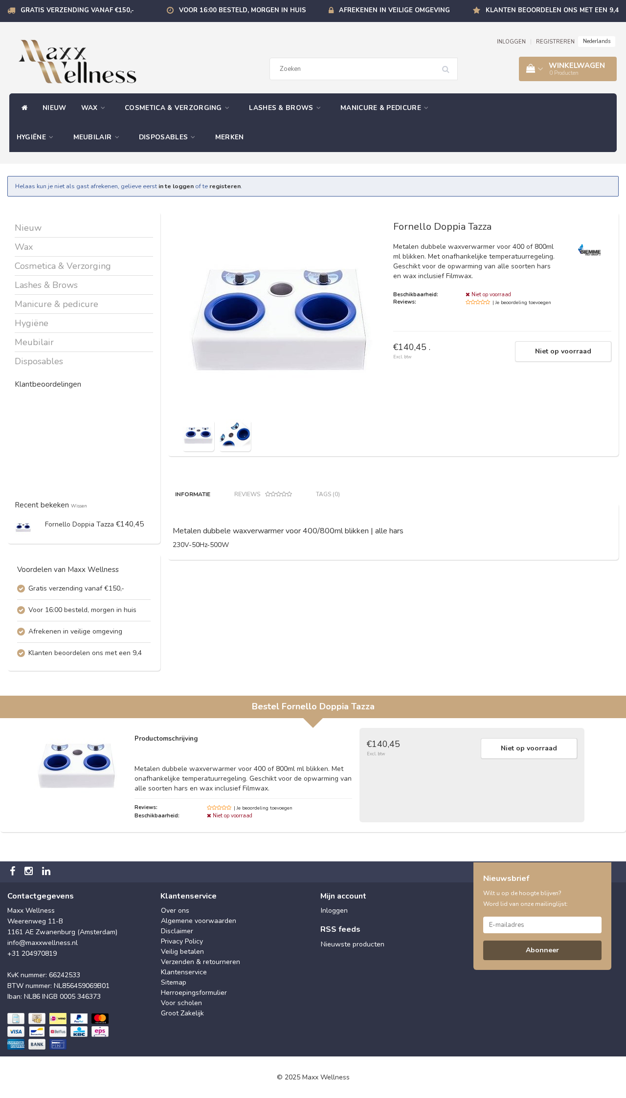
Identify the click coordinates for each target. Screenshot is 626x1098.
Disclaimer (177, 931)
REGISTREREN (555, 41)
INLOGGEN (511, 41)
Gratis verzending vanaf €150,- (77, 10)
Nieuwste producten (352, 944)
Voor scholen (181, 1003)
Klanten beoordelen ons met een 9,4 (552, 10)
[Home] (22, 108)
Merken (229, 137)
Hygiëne (32, 137)
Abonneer (542, 950)
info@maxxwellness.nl (42, 942)
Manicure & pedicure (381, 107)
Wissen (79, 506)
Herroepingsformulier (194, 992)
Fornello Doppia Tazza (79, 524)
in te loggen (176, 186)
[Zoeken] (449, 65)
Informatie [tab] (192, 494)
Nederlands (596, 41)
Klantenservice (184, 972)
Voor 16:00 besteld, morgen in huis (242, 10)
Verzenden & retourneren (200, 961)
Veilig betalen (182, 951)
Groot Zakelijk (182, 1013)
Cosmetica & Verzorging (174, 107)
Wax (90, 107)
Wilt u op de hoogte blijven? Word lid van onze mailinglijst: (525, 898)
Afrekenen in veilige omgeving (394, 10)
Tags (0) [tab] (328, 494)
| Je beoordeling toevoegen (521, 302)
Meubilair (93, 137)
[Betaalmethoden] (59, 1032)
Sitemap (173, 982)
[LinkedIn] (47, 872)
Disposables (164, 137)
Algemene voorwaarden (198, 920)
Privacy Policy (182, 941)
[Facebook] (14, 872)
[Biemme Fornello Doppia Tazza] (23, 527)
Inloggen (334, 910)
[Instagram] (29, 872)
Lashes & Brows (282, 107)
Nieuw (55, 107)
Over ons (175, 910)
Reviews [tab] (247, 494)
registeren (225, 186)
